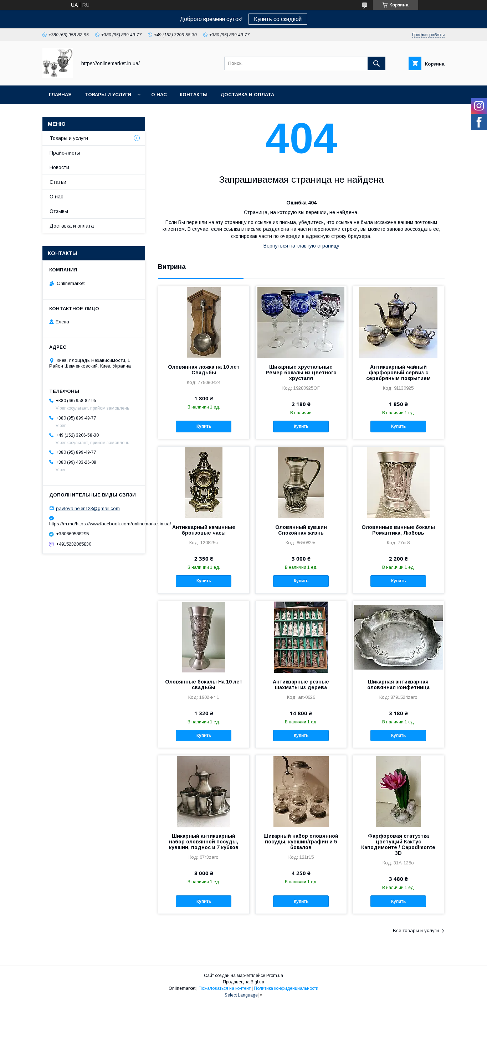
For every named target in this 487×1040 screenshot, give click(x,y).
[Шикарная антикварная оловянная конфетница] (398, 636)
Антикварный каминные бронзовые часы (203, 530)
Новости (59, 167)
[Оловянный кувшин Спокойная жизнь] (301, 482)
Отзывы (59, 211)
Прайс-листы (65, 153)
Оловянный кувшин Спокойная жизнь (301, 530)
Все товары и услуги (416, 930)
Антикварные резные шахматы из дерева (301, 684)
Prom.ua (274, 975)
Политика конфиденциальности (286, 988)
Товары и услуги (107, 94)
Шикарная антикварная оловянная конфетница (398, 684)
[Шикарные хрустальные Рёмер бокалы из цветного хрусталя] (301, 322)
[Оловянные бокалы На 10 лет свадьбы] (203, 636)
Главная (60, 94)
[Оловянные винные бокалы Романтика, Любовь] (398, 482)
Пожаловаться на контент (225, 988)
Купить (203, 426)
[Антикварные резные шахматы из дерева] (301, 636)
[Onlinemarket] (57, 76)
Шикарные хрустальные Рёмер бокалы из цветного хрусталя (301, 372)
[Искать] (376, 63)
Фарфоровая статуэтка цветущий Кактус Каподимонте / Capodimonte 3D (398, 844)
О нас (159, 94)
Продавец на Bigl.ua (243, 981)
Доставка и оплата (247, 94)
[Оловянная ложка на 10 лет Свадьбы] (203, 322)
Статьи (58, 182)
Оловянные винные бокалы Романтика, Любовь (398, 530)
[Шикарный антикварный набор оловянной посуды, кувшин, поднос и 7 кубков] (203, 791)
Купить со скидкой (278, 19)
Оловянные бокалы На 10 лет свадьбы (203, 684)
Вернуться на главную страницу (301, 246)
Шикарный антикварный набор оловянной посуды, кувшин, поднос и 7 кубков (204, 841)
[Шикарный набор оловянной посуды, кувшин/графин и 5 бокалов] (301, 791)
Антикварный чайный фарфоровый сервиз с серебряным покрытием (398, 372)
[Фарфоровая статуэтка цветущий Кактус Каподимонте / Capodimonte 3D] (398, 791)
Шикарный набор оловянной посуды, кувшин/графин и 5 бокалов (300, 841)
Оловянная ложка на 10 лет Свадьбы (204, 369)
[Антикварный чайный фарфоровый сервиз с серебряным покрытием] (398, 322)
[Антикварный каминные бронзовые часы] (203, 482)
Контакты (193, 94)
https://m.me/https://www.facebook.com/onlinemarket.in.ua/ (93, 523)
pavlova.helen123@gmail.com (88, 508)
